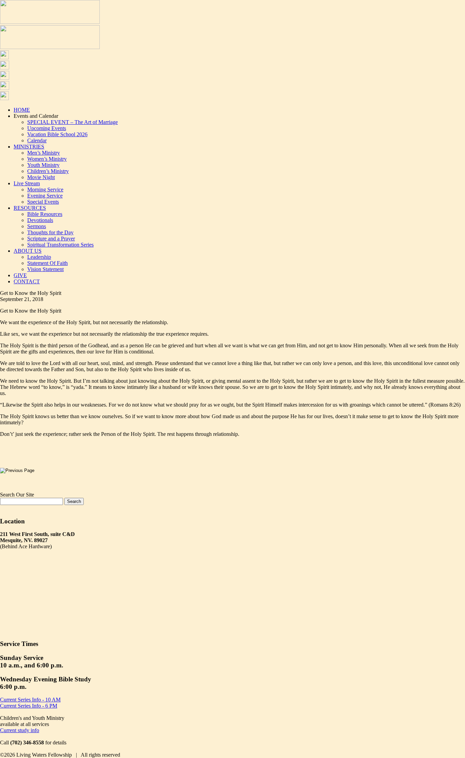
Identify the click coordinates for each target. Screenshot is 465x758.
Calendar (37, 140)
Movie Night (41, 177)
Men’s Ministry (43, 153)
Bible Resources (44, 214)
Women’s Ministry (47, 159)
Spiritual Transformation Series (60, 245)
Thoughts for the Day (50, 232)
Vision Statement (45, 269)
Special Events (43, 202)
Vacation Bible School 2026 (57, 134)
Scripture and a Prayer (51, 238)
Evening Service (45, 196)
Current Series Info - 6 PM (28, 706)
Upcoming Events (46, 128)
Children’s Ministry (48, 171)
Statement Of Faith (47, 263)
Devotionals (40, 220)
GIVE (20, 275)
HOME (22, 110)
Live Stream (27, 183)
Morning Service (45, 189)
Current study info (19, 730)
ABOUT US (28, 251)
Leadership (39, 257)
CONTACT (27, 281)
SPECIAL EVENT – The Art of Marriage (72, 122)
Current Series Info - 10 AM (30, 699)
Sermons (36, 226)
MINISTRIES (29, 146)
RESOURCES (30, 208)
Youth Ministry (43, 165)
